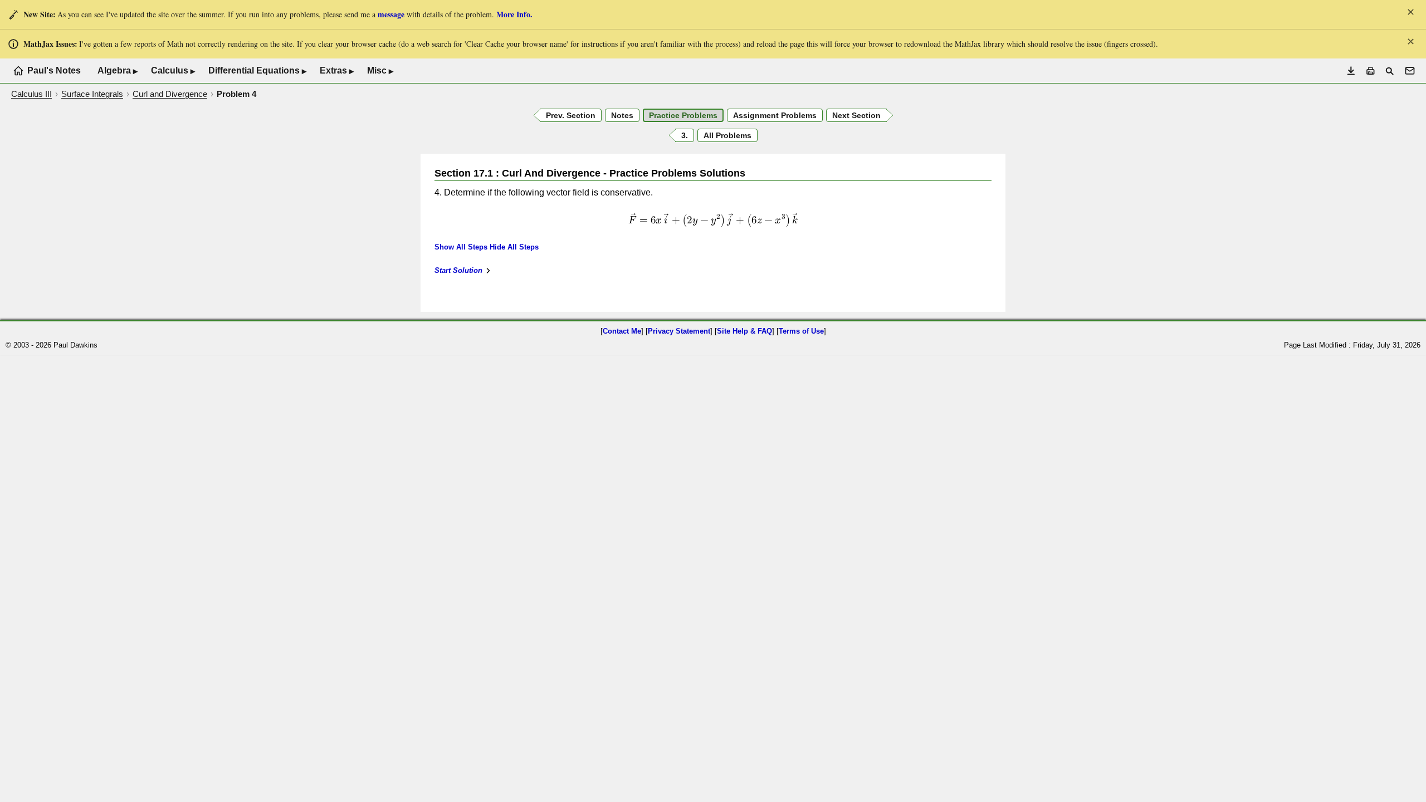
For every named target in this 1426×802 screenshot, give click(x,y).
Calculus (173, 71)
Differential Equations (257, 71)
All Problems (727, 135)
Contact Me (622, 331)
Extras (337, 71)
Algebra (117, 71)
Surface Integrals (92, 94)
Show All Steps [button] (460, 247)
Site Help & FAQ (744, 331)
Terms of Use (801, 331)
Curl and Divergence (170, 94)
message (391, 14)
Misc (380, 71)
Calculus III (31, 94)
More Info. (514, 14)
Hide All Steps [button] (514, 247)
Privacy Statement (679, 331)
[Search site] (1389, 71)
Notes (622, 115)
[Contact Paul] (1409, 70)
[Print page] (1370, 71)
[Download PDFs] (1351, 71)
